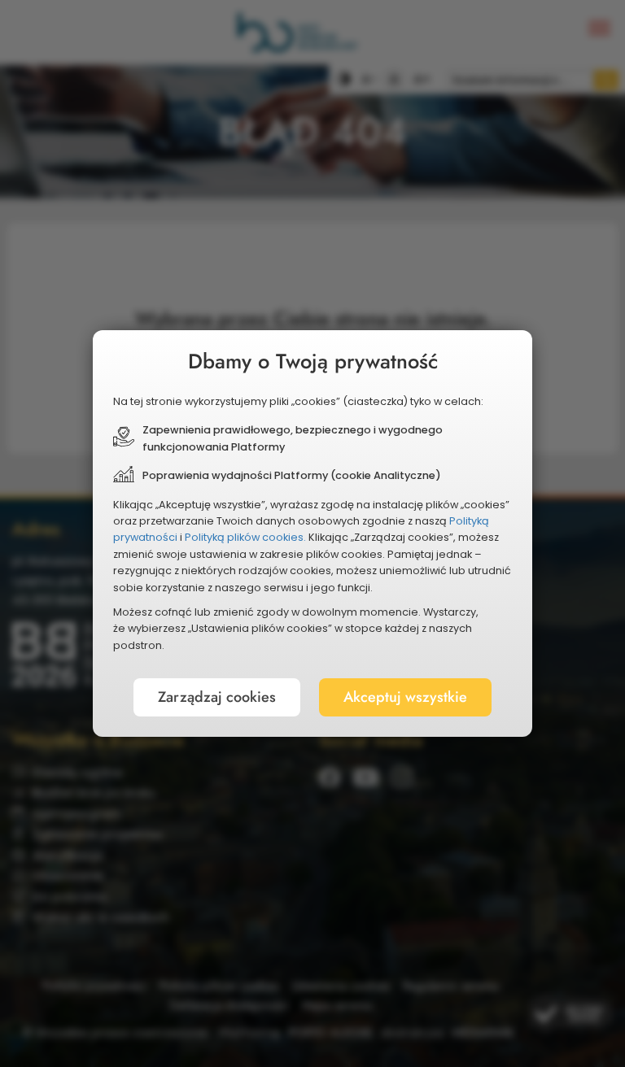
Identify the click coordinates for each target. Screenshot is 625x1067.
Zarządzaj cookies (217, 697)
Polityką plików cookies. (245, 537)
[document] (312, 533)
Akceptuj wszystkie (405, 697)
